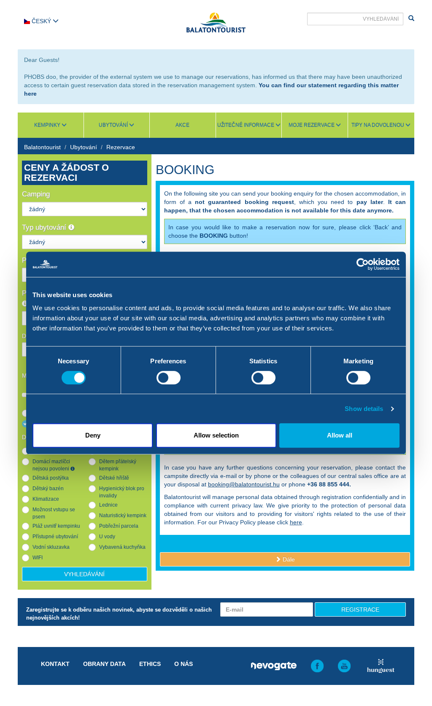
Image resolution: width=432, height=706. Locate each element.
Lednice (108, 505)
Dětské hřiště (114, 478)
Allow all (339, 435)
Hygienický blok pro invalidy (121, 492)
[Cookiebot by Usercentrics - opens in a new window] (363, 264)
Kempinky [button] (48, 125)
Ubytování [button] (114, 125)
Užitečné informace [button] (246, 125)
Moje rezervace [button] (312, 125)
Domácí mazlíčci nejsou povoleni (51, 465)
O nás (183, 663)
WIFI (37, 558)
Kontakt (55, 663)
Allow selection (216, 435)
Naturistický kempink (122, 515)
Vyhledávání (84, 574)
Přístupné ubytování (55, 537)
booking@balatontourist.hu (244, 484)
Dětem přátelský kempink (117, 465)
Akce (182, 125)
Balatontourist (42, 147)
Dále (288, 559)
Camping (36, 194)
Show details (364, 408)
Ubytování (83, 147)
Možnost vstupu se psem (53, 513)
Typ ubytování (45, 227)
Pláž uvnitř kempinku (56, 526)
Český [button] (41, 21)
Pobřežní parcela (118, 526)
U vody (107, 537)
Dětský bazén (48, 488)
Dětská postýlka (50, 478)
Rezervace (120, 147)
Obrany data (104, 663)
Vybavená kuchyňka (122, 547)
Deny (92, 435)
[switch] (169, 377)
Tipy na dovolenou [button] (378, 125)
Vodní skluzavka (51, 547)
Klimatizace (45, 499)
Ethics (150, 663)
